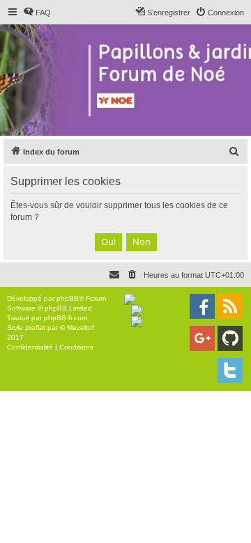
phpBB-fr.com (65, 318)
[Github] (230, 338)
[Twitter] (230, 370)
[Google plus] (202, 338)
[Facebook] (202, 306)
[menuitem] (37, 12)
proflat (35, 327)
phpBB (67, 298)
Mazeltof (80, 327)
